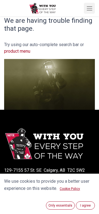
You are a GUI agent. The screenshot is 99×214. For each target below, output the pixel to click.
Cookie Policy (70, 189)
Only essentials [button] (60, 205)
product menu (17, 51)
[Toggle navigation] (89, 8)
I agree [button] (85, 205)
